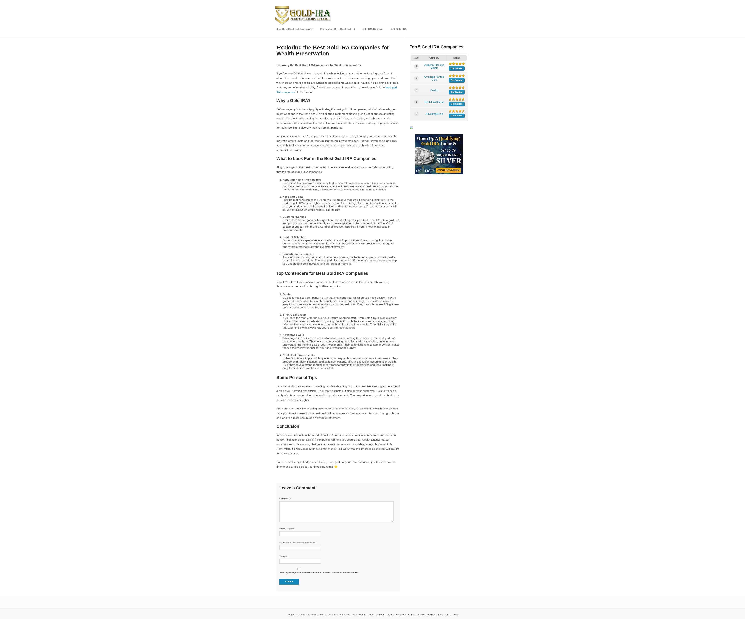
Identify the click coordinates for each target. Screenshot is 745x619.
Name (287, 529)
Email (297, 542)
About (371, 614)
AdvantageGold (434, 113)
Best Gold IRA (398, 29)
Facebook (401, 614)
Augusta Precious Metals (434, 66)
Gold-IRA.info (359, 614)
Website (283, 556)
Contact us (413, 614)
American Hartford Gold (434, 78)
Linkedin (380, 614)
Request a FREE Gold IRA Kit (337, 29)
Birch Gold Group (434, 102)
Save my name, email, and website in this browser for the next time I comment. (319, 572)
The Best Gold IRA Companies (295, 29)
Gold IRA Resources (432, 614)
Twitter (390, 614)
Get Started (457, 68)
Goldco (434, 90)
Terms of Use (451, 614)
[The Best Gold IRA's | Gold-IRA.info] (304, 24)
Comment (285, 498)
